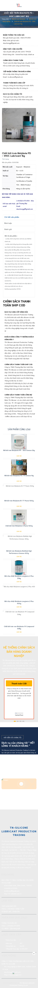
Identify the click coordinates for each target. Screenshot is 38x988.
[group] (19, 125)
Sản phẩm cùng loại (19, 429)
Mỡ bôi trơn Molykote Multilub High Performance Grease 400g (19, 552)
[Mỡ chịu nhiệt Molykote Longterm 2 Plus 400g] (19, 593)
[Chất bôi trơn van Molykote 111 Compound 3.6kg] (19, 618)
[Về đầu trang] (33, 978)
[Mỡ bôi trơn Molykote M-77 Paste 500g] (19, 492)
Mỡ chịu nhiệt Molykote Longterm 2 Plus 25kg (19, 577)
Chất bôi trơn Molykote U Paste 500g (19, 526)
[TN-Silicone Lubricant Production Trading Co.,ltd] (19, 5)
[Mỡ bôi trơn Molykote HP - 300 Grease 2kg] (19, 442)
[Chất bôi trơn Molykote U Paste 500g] (19, 517)
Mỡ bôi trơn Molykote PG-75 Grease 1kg (19, 475)
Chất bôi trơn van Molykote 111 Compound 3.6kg (19, 627)
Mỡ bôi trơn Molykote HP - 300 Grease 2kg (19, 450)
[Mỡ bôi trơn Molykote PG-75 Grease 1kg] (19, 467)
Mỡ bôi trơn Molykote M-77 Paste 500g (19, 500)
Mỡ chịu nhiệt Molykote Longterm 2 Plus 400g (19, 602)
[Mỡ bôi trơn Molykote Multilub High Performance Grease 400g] (19, 542)
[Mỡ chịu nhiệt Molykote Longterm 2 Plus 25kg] (19, 567)
